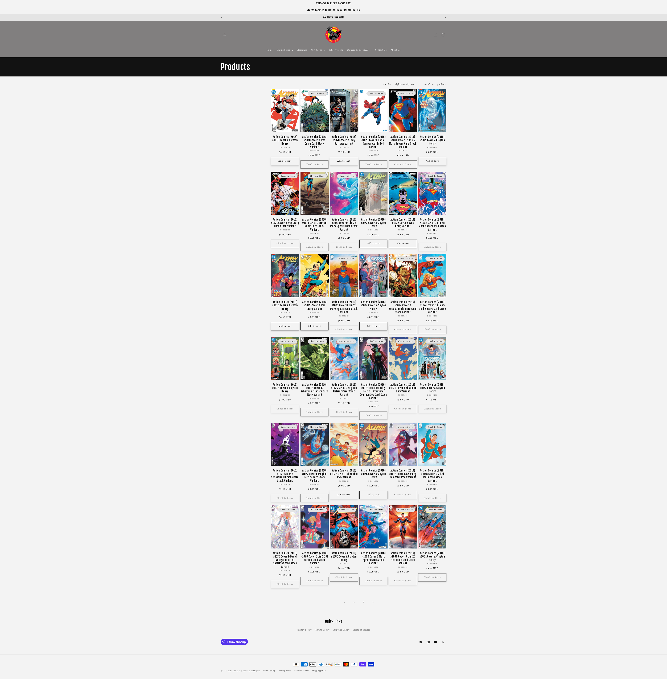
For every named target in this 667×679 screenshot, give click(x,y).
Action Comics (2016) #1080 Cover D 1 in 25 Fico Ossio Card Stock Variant (402, 558)
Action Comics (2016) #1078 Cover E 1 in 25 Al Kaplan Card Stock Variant (314, 558)
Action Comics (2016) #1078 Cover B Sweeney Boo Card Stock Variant (402, 474)
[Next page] (373, 602)
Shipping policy (319, 671)
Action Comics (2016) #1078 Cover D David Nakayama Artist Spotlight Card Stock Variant (285, 560)
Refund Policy (322, 630)
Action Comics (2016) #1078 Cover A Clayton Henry (373, 474)
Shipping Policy (341, 630)
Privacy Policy (304, 630)
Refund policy (269, 671)
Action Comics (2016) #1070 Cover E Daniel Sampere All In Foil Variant (373, 142)
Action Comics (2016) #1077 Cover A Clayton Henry (432, 388)
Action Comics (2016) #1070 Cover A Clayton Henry (285, 140)
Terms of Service (361, 630)
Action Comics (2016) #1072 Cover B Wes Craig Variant (402, 223)
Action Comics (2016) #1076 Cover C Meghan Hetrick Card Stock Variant (344, 389)
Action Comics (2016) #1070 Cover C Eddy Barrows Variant (344, 140)
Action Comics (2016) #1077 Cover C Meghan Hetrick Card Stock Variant (314, 475)
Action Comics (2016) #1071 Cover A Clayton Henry (432, 140)
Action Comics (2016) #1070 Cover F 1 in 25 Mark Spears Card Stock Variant (403, 142)
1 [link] (344, 602)
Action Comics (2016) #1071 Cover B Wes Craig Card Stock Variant (285, 223)
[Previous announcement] (222, 17)
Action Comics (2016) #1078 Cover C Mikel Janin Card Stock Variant (432, 475)
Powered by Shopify (251, 671)
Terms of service (301, 671)
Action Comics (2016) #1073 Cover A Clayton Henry (285, 305)
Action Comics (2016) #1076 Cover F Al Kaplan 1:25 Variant (403, 388)
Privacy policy (285, 671)
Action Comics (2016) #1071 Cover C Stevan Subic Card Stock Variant (314, 224)
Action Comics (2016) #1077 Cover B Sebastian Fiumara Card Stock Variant (285, 475)
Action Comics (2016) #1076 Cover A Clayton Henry (285, 388)
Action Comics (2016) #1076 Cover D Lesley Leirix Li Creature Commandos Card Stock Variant (373, 391)
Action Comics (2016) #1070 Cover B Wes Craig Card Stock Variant (314, 142)
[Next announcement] (445, 17)
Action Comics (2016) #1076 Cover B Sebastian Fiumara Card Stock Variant (314, 389)
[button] (224, 34)
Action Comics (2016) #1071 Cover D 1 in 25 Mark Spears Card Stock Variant (344, 224)
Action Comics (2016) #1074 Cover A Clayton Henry (373, 305)
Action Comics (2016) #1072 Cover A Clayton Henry (373, 223)
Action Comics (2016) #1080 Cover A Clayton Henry (344, 557)
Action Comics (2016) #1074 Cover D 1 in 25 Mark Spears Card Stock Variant (432, 307)
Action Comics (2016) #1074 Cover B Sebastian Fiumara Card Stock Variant (403, 307)
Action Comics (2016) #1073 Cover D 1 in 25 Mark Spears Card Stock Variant (344, 307)
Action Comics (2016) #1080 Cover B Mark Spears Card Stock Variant (373, 558)
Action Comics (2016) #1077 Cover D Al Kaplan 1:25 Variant (344, 474)
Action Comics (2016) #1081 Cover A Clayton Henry (432, 557)
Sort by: (387, 84)
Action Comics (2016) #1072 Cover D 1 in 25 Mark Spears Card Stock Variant (432, 224)
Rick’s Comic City (235, 671)
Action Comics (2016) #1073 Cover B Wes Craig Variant (314, 305)
